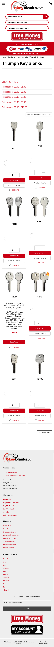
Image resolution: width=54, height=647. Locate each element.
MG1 (14, 149)
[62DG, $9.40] (39, 206)
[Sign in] (27, 629)
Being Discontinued (10, 515)
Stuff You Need (8, 509)
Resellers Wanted (9, 544)
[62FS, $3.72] (39, 282)
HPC (4, 565)
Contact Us (7, 526)
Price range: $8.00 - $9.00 (14, 102)
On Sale (6, 512)
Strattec (6, 584)
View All (6, 590)
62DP (14, 297)
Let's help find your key (11, 535)
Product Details (14, 185)
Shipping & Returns (9, 532)
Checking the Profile (10, 538)
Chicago (6, 574)
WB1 (40, 146)
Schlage (6, 568)
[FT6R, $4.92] (14, 206)
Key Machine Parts (9, 506)
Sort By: (30, 115)
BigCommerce (43, 643)
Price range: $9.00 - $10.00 (14, 107)
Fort (4, 587)
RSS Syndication (8, 548)
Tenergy (6, 577)
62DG (39, 221)
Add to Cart (14, 180)
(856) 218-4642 (11, 472)
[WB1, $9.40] (39, 131)
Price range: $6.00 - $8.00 (14, 97)
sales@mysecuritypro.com (15, 476)
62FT (14, 379)
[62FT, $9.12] (14, 364)
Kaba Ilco (6, 559)
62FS (39, 297)
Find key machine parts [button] (18, 28)
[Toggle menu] (3, 3)
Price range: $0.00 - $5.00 (14, 87)
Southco (6, 581)
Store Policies (8, 529)
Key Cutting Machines (11, 503)
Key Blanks (7, 499)
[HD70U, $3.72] (39, 364)
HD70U (40, 379)
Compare (15, 190)
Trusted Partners (9, 541)
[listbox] (43, 115)
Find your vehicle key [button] (17, 22)
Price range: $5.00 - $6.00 (14, 92)
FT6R (14, 224)
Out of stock (14, 342)
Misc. (5, 571)
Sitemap (18, 643)
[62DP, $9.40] (14, 282)
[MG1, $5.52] (14, 131)
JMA (4, 562)
